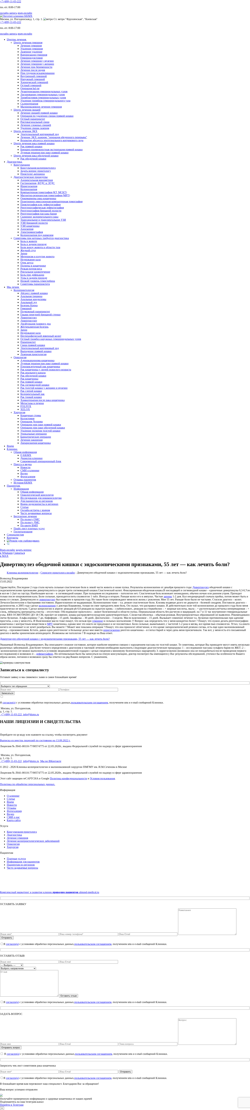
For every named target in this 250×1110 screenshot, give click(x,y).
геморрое (97, 620)
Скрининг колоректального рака (39, 216)
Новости (25, 467)
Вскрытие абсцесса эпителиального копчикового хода (51, 140)
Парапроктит (28, 342)
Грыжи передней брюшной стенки (40, 314)
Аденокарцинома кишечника (37, 360)
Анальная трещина (31, 296)
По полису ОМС (30, 519)
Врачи (10, 446)
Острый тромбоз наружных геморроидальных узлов (50, 339)
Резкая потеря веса (31, 268)
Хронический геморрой (34, 82)
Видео (24, 473)
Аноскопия (26, 229)
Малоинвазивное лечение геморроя (41, 106)
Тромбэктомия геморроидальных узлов (43, 97)
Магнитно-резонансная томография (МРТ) (45, 195)
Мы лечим (13, 287)
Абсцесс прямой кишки (34, 293)
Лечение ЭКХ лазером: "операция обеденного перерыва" (53, 137)
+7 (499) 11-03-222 (10, 1)
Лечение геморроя (31, 45)
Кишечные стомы (30, 415)
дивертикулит (47, 599)
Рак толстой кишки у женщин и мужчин (44, 387)
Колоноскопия (28, 189)
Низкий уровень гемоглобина (37, 280)
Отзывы (11, 808)
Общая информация (32, 491)
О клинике (13, 795)
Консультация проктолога (22, 831)
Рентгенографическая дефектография (42, 207)
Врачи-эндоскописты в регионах (39, 504)
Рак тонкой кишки (31, 397)
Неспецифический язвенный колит (40, 336)
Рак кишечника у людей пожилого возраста (45, 369)
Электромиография (31, 232)
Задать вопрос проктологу (35, 170)
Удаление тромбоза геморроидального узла (45, 100)
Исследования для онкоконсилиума (41, 498)
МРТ (50, 623)
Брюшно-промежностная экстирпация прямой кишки (51, 149)
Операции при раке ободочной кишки (42, 427)
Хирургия (12, 847)
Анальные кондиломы (33, 299)
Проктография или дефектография (40, 204)
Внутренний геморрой (33, 76)
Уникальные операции (33, 433)
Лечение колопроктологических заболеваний (33, 841)
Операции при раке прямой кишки (40, 424)
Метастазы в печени (32, 403)
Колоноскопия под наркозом (36, 235)
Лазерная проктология (33, 354)
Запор (23, 253)
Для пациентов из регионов (36, 501)
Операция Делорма (31, 421)
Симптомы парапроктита (35, 284)
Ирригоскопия (28, 186)
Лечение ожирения (31, 439)
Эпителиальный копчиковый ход (39, 134)
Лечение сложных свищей (35, 125)
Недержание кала (30, 259)
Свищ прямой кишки (32, 345)
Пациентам (14, 485)
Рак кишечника (29, 378)
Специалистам (15, 534)
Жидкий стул (28, 250)
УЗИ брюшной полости (34, 222)
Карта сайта (14, 820)
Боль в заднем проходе (33, 244)
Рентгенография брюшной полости (40, 210)
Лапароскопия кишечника (35, 442)
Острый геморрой (30, 85)
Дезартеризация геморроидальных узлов (44, 91)
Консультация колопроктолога (38, 167)
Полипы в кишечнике (33, 265)
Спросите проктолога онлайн (57, 572)
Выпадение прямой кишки (36, 351)
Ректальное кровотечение (35, 271)
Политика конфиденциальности (68, 778)
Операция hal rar (29, 88)
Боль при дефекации (32, 274)
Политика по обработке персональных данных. (27, 784)
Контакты (12, 537)
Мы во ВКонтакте (50, 761)
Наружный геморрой (32, 79)
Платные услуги (16, 858)
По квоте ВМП (29, 525)
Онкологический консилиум (37, 494)
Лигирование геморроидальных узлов (42, 94)
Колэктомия (27, 418)
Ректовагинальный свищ (34, 122)
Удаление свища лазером (34, 128)
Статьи (24, 507)
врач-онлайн (25, 13)
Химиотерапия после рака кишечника (42, 400)
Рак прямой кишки (31, 146)
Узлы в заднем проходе (33, 277)
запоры (168, 596)
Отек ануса (26, 262)
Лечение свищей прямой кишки (39, 112)
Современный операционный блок (40, 461)
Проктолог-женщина (32, 174)
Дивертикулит (28, 320)
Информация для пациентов (23, 861)
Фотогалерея (27, 476)
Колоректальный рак (32, 394)
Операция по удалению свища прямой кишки (46, 115)
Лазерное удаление (31, 51)
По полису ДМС (30, 522)
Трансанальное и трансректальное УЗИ (43, 219)
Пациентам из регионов (21, 864)
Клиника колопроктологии (22, 572)
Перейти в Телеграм (11, 1104)
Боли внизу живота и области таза (40, 247)
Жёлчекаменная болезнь (34, 326)
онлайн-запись (8, 13)
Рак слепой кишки (31, 391)
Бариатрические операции (35, 436)
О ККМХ (25, 455)
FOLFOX (25, 406)
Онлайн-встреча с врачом (35, 510)
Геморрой (26, 308)
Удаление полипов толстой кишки (40, 430)
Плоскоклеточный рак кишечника (40, 366)
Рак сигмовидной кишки (34, 384)
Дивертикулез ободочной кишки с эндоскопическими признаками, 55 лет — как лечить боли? (55, 638)
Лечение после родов (32, 70)
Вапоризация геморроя (33, 54)
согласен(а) (9, 702)
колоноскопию (47, 605)
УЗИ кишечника (29, 225)
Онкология (13, 844)
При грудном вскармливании (37, 73)
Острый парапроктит (32, 119)
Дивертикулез (28, 317)
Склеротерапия (29, 103)
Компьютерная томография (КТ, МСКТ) (43, 192)
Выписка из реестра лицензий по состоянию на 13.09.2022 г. (35, 740)
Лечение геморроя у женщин (37, 63)
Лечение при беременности (36, 67)
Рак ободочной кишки (33, 158)
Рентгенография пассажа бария (38, 213)
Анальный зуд (28, 302)
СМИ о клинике (29, 470)
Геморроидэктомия (31, 57)
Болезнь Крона (29, 305)
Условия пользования (102, 778)
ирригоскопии (111, 630)
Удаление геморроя (31, 48)
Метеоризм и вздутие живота (37, 256)
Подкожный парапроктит (35, 311)
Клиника (12, 449)
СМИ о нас (13, 817)
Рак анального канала (33, 372)
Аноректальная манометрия (36, 180)
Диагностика (15, 161)
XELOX (25, 409)
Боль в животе (28, 241)
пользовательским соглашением (89, 702)
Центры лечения (17, 39)
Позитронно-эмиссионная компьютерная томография (51, 201)
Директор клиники (31, 458)
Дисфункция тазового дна (35, 323)
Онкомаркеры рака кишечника (38, 198)
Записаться (7, 693)
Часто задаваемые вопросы (36, 513)
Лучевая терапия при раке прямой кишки (44, 152)
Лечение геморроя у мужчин (37, 60)
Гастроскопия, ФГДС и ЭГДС (37, 183)
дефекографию (44, 653)
